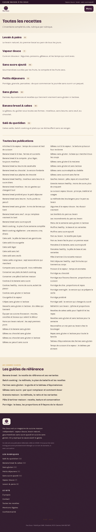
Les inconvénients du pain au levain (66, 218)
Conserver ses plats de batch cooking (19, 272)
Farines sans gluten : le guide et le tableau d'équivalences (32, 385)
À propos (6, 495)
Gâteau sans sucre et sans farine (64, 175)
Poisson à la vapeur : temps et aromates (68, 269)
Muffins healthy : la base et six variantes (68, 227)
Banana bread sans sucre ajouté (16, 222)
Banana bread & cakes (17, 105)
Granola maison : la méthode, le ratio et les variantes (29, 395)
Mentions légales (10, 507)
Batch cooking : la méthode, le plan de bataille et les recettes (33, 380)
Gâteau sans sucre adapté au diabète (66, 170)
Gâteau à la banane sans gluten (16, 329)
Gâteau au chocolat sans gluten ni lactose (21, 338)
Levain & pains (12, 37)
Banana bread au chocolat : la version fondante (23, 170)
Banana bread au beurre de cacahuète (19, 166)
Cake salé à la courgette (13, 243)
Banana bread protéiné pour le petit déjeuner (22, 194)
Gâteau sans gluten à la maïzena (65, 162)
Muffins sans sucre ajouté (62, 232)
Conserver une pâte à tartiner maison (19, 276)
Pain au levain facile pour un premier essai (69, 240)
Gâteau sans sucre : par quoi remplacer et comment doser (32, 390)
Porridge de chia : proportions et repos (67, 285)
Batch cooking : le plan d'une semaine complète (23, 226)
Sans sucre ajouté (14, 64)
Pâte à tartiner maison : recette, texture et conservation (31, 399)
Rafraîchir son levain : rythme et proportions (70, 306)
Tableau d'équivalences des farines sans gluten (71, 341)
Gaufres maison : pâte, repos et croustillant (69, 179)
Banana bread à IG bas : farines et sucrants (21, 154)
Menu (89, 8)
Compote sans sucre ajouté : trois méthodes (22, 268)
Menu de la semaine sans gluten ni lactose (69, 223)
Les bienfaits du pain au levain (64, 214)
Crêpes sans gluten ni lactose (15, 302)
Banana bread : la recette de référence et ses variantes (30, 375)
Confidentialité (9, 512)
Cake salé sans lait (10, 251)
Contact (6, 499)
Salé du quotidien (13, 123)
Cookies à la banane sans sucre (16, 281)
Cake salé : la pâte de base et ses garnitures (21, 238)
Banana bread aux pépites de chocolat (19, 175)
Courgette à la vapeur (12, 297)
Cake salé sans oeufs (11, 256)
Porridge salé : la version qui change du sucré (70, 302)
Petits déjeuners (13, 78)
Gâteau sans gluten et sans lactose (66, 166)
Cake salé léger (9, 247)
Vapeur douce (11, 51)
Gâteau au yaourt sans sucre (15, 342)
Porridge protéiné (58, 297)
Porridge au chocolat (59, 273)
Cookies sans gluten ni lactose (16, 293)
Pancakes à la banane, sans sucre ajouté (68, 245)
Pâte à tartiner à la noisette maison (66, 257)
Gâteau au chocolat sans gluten (16, 333)
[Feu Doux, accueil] (5, 9)
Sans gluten (10, 92)
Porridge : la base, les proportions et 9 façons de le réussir (32, 404)
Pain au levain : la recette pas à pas (65, 236)
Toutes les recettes (10, 503)
